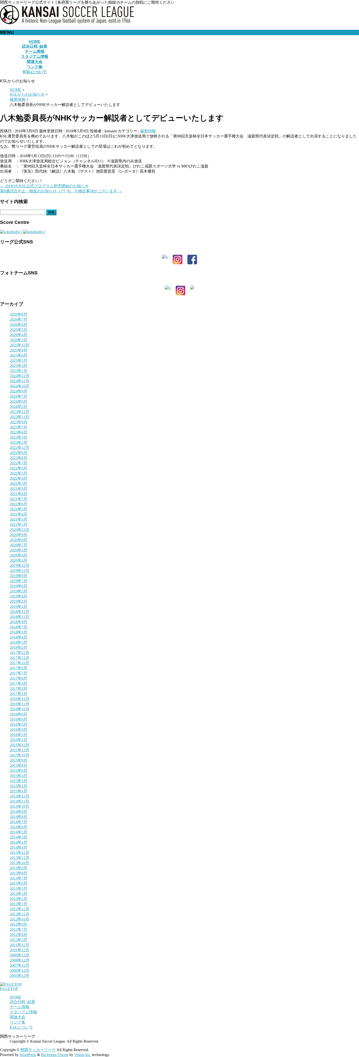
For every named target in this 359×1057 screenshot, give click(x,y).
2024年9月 (18, 391)
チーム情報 (19, 1007)
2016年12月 (19, 699)
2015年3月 (18, 781)
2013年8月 (18, 873)
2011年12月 (19, 945)
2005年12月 (19, 976)
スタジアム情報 (23, 1012)
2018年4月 (18, 637)
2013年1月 (18, 904)
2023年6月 (18, 432)
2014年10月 (19, 806)
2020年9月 (18, 535)
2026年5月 (18, 330)
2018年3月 (18, 642)
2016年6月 (18, 719)
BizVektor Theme (54, 1055)
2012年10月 (19, 919)
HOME (15, 997)
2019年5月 (18, 591)
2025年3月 (18, 365)
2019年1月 (18, 606)
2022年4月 (18, 478)
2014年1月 (18, 847)
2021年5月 (18, 509)
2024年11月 (19, 381)
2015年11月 (19, 750)
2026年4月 (18, 335)
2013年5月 (18, 888)
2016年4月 (18, 729)
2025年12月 (19, 345)
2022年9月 (18, 453)
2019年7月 (18, 581)
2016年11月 (19, 704)
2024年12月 (19, 376)
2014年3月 (18, 837)
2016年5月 (18, 724)
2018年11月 (19, 617)
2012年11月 (19, 914)
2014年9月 (18, 811)
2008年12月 (19, 960)
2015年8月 (18, 765)
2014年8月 (18, 817)
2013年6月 (18, 883)
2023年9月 (18, 422)
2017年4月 (18, 683)
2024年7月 (18, 396)
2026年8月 (18, 314)
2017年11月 (19, 658)
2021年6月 (18, 504)
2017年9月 (18, 668)
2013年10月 (19, 863)
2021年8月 (18, 494)
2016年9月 (18, 714)
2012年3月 (18, 940)
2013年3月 (18, 893)
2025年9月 (18, 350)
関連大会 (17, 1017)
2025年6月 (18, 355)
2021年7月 (18, 499)
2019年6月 (18, 586)
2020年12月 (19, 530)
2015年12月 (19, 745)
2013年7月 (18, 878)
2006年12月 (19, 970)
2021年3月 (18, 519)
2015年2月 (18, 786)
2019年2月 (18, 601)
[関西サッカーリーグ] (67, 23)
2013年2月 (18, 899)
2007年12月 (19, 965)
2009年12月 (19, 955)
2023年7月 (18, 427)
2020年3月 (18, 560)
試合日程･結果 (22, 1002)
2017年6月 (18, 678)
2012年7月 (18, 929)
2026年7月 (18, 319)
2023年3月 (18, 437)
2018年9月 (18, 622)
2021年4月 (18, 514)
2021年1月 (18, 524)
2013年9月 (18, 868)
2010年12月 (19, 950)
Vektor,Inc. (82, 1055)
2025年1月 (18, 371)
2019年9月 (18, 576)
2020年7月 (18, 545)
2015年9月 (18, 760)
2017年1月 (18, 694)
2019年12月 (19, 565)
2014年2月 (18, 842)
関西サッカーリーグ (38, 1050)
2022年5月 (18, 473)
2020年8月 (18, 540)
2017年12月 (19, 653)
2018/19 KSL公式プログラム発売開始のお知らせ (44, 186)
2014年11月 (19, 801)
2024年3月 (18, 406)
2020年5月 (18, 550)
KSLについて (21, 1027)
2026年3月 (18, 340)
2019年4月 (18, 596)
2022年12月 (19, 448)
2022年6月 (18, 468)
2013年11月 (19, 858)
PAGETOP (9, 989)
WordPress (28, 1055)
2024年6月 (18, 401)
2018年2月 (18, 647)
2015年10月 (19, 755)
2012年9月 (18, 924)
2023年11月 (19, 417)
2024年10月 (19, 386)
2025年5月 (18, 360)
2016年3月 (18, 735)
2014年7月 (18, 822)
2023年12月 (19, 412)
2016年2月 (18, 740)
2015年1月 (18, 791)
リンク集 (17, 1022)
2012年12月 (19, 909)
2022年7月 (18, 463)
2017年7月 (18, 673)
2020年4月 (18, 555)
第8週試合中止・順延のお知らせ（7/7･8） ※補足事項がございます (61, 191)
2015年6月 (18, 770)
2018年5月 (18, 632)
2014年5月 (18, 832)
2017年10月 (19, 663)
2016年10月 (19, 709)
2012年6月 (18, 935)
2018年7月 (18, 627)
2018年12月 (19, 612)
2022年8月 (18, 458)
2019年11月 (19, 571)
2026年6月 (18, 324)
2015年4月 (18, 776)
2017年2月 (18, 688)
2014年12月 (19, 796)
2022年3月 (18, 483)
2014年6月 (18, 827)
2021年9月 (18, 489)
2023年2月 (18, 442)
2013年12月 (19, 852)
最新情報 (148, 131)
